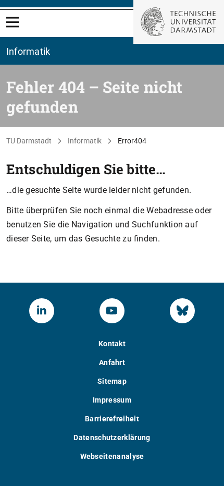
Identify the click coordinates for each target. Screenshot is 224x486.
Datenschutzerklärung (111, 437)
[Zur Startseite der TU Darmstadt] (178, 22)
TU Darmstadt (29, 141)
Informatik (85, 141)
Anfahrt (112, 362)
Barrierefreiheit (112, 419)
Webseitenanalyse (112, 456)
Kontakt (112, 343)
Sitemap (112, 381)
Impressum (112, 400)
